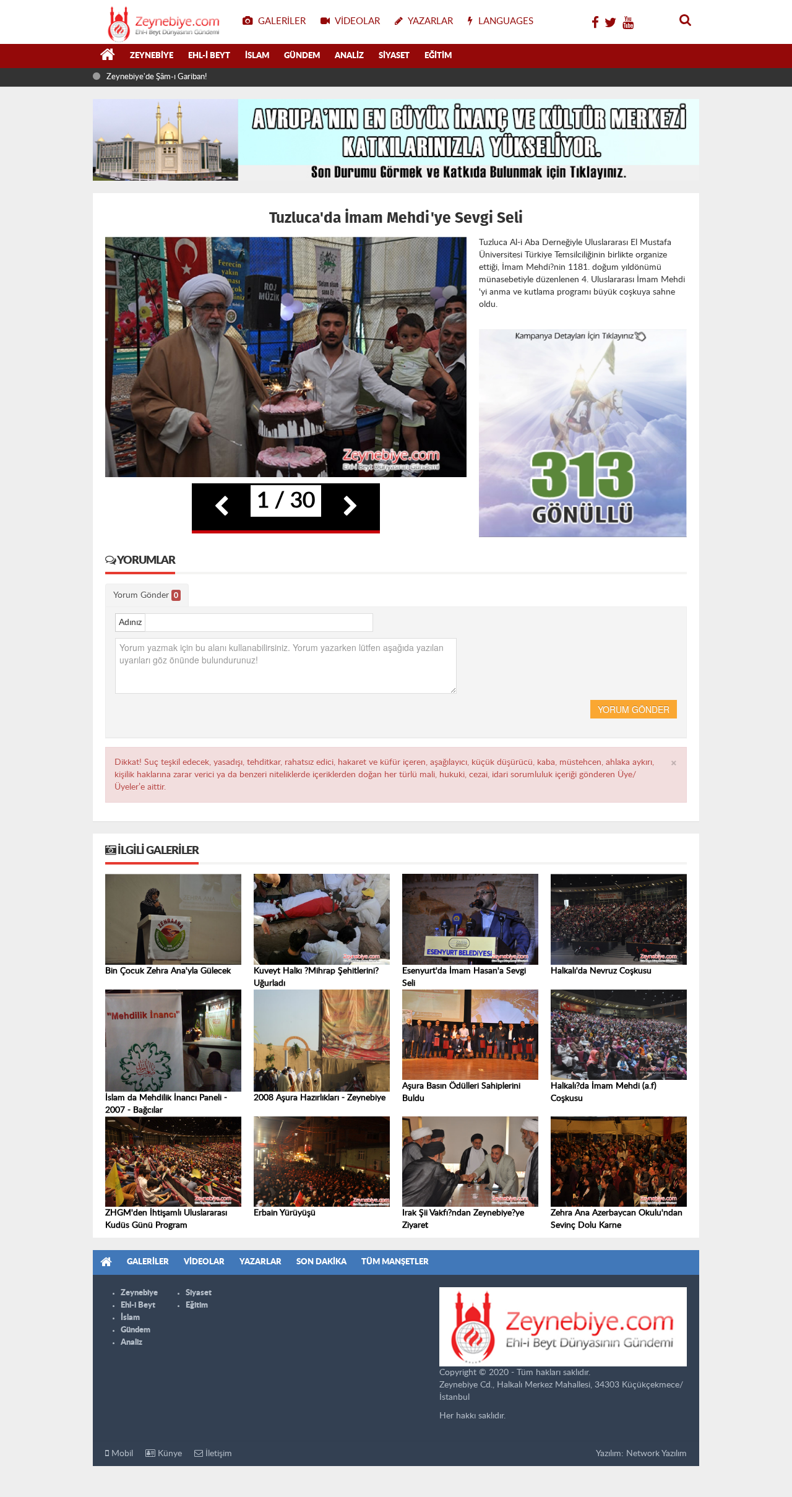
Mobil (121, 1453)
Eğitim (438, 56)
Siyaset (394, 56)
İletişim (217, 1453)
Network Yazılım (656, 1453)
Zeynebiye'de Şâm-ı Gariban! (156, 77)
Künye (168, 1453)
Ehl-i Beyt (209, 56)
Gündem (302, 56)
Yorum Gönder (145, 595)
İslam (257, 56)
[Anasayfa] (108, 56)
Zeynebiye (151, 56)
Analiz (349, 56)
